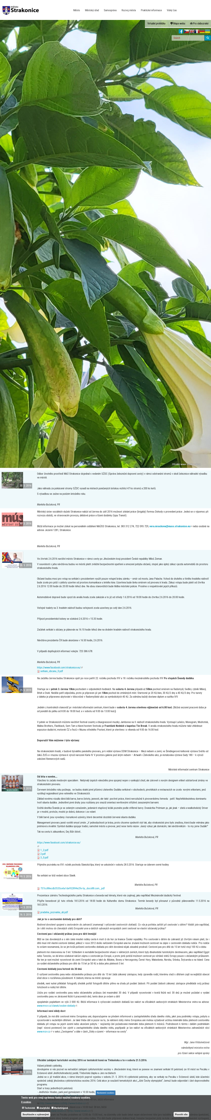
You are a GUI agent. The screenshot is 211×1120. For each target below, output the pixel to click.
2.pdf (43, 853)
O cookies (26, 1102)
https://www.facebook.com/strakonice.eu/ (60, 667)
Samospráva (110, 10)
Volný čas (172, 10)
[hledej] (207, 38)
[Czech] (186, 31)
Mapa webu (179, 23)
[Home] (21, 8)
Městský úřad (92, 10)
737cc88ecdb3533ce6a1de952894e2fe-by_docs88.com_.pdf (72, 888)
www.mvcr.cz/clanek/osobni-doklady (57, 1005)
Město (76, 10)
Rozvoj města (128, 10)
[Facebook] (181, 31)
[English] (191, 31)
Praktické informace (151, 10)
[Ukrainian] (207, 31)
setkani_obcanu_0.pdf (51, 671)
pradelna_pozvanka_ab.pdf (54, 912)
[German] (202, 31)
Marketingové (61, 1108)
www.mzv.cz (44, 1031)
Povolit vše (181, 1114)
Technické (30, 1108)
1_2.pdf (44, 850)
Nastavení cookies (105, 1092)
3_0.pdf (44, 857)
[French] (197, 31)
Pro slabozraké (201, 23)
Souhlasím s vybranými (36, 1114)
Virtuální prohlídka (156, 23)
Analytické (44, 1108)
